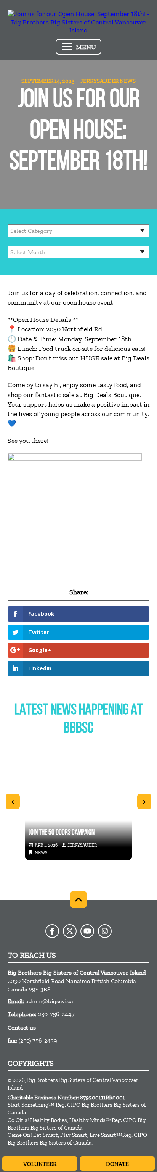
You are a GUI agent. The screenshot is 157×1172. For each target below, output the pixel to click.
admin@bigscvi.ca (49, 1001)
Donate (117, 1164)
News (128, 80)
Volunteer (39, 1164)
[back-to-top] (78, 899)
